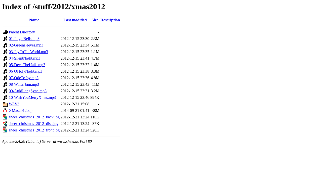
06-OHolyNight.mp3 (25, 71)
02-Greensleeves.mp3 (26, 45)
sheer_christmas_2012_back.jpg (34, 117)
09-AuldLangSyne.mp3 (28, 91)
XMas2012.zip (20, 110)
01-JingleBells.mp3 (24, 38)
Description (110, 20)
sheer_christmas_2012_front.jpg (34, 130)
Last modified (75, 20)
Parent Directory (22, 32)
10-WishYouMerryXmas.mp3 (32, 97)
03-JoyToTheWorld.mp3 (28, 52)
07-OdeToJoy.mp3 (23, 78)
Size (95, 20)
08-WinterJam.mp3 (24, 84)
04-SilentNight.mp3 (24, 58)
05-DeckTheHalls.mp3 (27, 65)
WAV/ (14, 104)
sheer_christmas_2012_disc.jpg (33, 123)
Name (34, 20)
